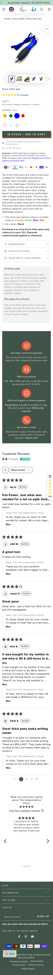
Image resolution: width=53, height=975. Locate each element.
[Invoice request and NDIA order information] (11, 9)
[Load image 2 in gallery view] (19, 79)
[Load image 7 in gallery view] (34, 79)
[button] (41, 9)
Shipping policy (28, 969)
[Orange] (5, 115)
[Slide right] (49, 79)
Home (7, 18)
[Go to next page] (37, 779)
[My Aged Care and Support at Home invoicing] (34, 9)
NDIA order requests (32, 409)
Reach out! (32, 437)
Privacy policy (19, 965)
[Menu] (4, 9)
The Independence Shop (21, 955)
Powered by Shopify (19, 961)
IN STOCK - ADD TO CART (26, 134)
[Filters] (5, 470)
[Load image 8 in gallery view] (41, 79)
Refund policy (37, 961)
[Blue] (17, 115)
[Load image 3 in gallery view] (26, 79)
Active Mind (18, 18)
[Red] (23, 115)
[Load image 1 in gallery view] (12, 79)
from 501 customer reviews (24, 810)
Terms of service (36, 965)
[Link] (23, 9)
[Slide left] (3, 79)
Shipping (17, 104)
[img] (26, 807)
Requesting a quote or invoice (22, 405)
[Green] (11, 115)
